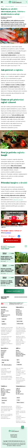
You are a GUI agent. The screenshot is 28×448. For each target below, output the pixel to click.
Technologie (19, 315)
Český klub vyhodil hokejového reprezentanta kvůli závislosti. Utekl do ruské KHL (6, 371)
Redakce (14, 436)
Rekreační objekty (21, 354)
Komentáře (19, 310)
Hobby (17, 350)
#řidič (3, 321)
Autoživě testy (5, 310)
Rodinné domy (19, 355)
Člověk (2, 388)
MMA (2, 355)
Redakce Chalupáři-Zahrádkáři (6, 17)
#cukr (18, 400)
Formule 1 (3, 352)
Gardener (8, 232)
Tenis (2, 357)
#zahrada (19, 364)
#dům (18, 362)
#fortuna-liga (5, 360)
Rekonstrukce (19, 353)
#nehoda (4, 319)
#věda (3, 402)
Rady (2, 313)
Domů (2, 6)
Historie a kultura (5, 389)
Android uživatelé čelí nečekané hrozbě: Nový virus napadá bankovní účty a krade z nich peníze (6, 409)
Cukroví (18, 388)
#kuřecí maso (20, 402)
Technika (3, 393)
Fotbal (2, 353)
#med (18, 397)
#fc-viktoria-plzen (6, 364)
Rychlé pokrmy (20, 393)
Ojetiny (3, 312)
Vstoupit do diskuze (12, 240)
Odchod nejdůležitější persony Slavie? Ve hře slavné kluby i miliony (6, 378)
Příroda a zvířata (5, 392)
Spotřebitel (19, 313)
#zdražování (20, 323)
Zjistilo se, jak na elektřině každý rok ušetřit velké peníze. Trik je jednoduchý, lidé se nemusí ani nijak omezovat (21, 340)
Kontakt (14, 434)
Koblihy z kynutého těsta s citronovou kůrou (20, 412)
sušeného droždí (18, 199)
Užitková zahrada (9, 6)
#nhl (3, 362)
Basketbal (3, 350)
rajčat (6, 76)
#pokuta (4, 323)
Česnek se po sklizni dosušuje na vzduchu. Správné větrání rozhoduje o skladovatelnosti (7, 283)
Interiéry (18, 352)
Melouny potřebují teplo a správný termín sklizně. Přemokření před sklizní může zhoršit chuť (7, 271)
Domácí (18, 309)
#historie (4, 398)
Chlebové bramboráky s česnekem (19, 407)
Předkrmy (18, 391)
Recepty (18, 392)
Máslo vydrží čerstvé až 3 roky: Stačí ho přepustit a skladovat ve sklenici (20, 380)
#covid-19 (19, 318)
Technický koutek (5, 315)
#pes (18, 359)
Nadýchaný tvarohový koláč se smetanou (20, 417)
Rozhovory (19, 312)
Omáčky (18, 389)
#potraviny (19, 321)
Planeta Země (4, 391)
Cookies (14, 437)
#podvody (4, 400)
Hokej (2, 354)
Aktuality (3, 309)
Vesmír (3, 395)
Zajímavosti (4, 316)
